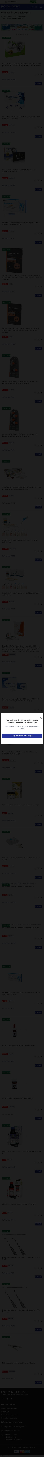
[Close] (41, 717)
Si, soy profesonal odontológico (22, 736)
